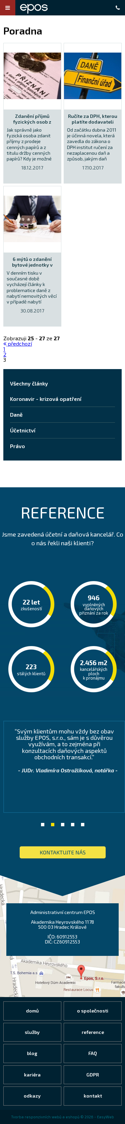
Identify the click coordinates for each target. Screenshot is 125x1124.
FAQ (92, 1053)
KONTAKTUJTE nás (63, 852)
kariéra (32, 1074)
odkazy (32, 1096)
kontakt (93, 1096)
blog (32, 1053)
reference (93, 1032)
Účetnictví (22, 430)
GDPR (92, 1074)
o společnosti (92, 1010)
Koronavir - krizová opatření (45, 399)
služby (32, 1032)
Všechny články (29, 383)
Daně (16, 414)
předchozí (19, 343)
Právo (17, 446)
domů (32, 1010)
